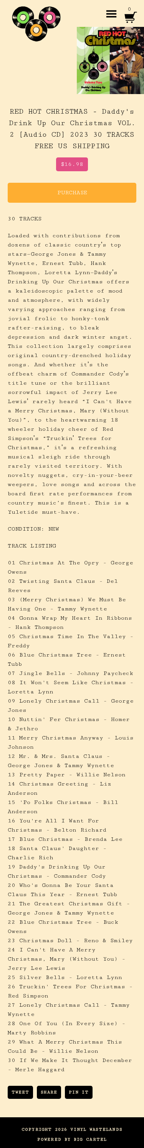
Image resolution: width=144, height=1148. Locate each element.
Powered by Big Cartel (72, 1139)
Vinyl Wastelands (96, 1129)
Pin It (79, 1092)
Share (49, 1092)
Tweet (20, 1092)
